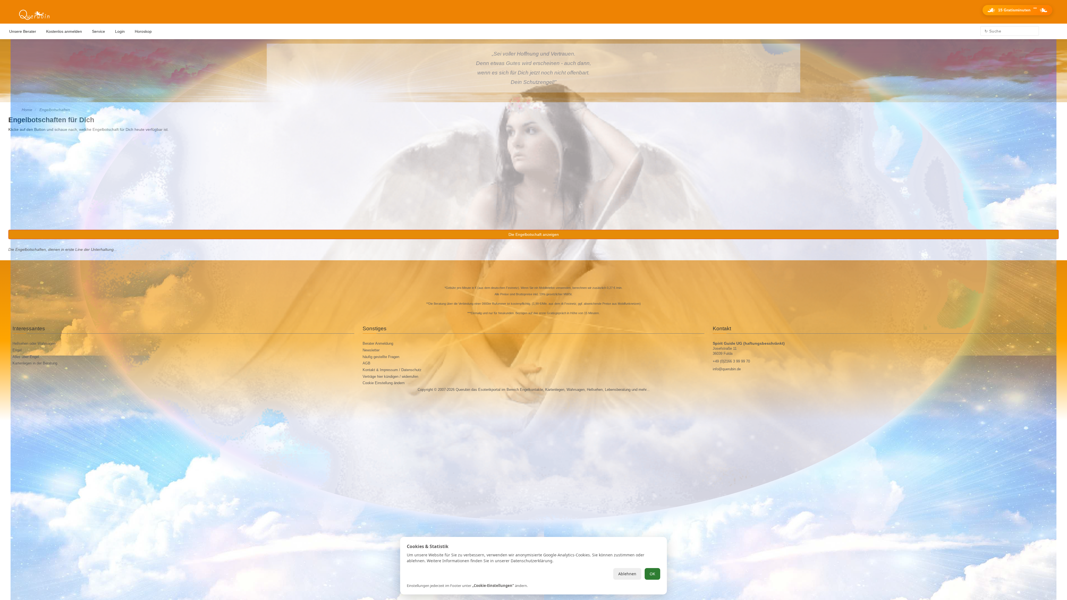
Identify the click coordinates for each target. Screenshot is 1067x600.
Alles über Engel (26, 357)
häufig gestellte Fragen (381, 357)
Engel (17, 350)
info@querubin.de (727, 369)
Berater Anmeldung (378, 344)
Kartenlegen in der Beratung (35, 363)
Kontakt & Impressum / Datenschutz (392, 370)
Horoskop (143, 31)
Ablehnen (627, 573)
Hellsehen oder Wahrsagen (34, 344)
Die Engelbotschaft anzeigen (533, 234)
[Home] (34, 15)
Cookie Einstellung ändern (384, 383)
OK (652, 573)
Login (120, 31)
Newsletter (371, 350)
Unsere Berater (22, 31)
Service (98, 31)
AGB (366, 363)
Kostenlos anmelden (64, 31)
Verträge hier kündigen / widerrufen (390, 377)
